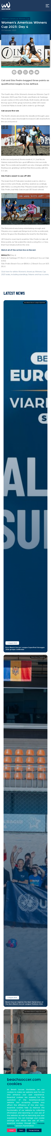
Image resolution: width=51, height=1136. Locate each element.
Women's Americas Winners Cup (16, 19)
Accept (11, 1130)
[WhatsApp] (25, 73)
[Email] (37, 73)
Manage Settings (34, 1130)
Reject (21, 1130)
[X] (20, 73)
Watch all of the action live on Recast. (18, 250)
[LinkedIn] (31, 73)
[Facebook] (14, 73)
